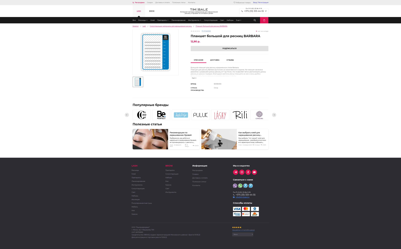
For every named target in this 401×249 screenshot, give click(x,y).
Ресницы (142, 20)
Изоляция (136, 199)
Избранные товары (243, 2)
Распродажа (139, 2)
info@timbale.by (242, 197)
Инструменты (194, 20)
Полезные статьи (178, 2)
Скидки (150, 2)
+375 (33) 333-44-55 (254, 11)
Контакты (191, 2)
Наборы (230, 20)
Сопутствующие (211, 20)
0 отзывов (206, 31)
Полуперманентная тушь (142, 203)
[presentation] (127, 115)
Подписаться (229, 48)
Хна (133, 210)
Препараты (162, 20)
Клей (152, 20)
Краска (134, 214)
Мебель (135, 207)
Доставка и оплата (162, 2)
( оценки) (243, 230)
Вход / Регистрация (260, 2)
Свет (222, 20)
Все (134, 20)
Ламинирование (178, 20)
